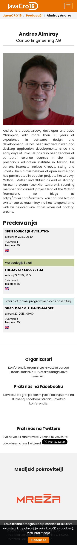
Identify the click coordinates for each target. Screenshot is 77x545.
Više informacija (38, 533)
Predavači (34, 15)
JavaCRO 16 (23, 6)
